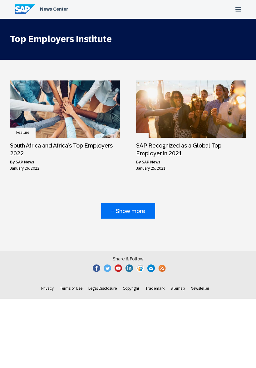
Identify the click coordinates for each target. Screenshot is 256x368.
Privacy (47, 288)
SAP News (25, 162)
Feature (22, 132)
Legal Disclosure (102, 288)
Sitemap (177, 288)
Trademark (155, 288)
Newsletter (200, 288)
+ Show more (128, 211)
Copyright (131, 288)
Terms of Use (71, 288)
